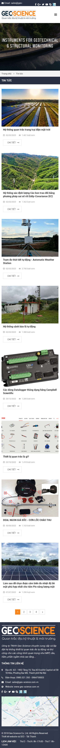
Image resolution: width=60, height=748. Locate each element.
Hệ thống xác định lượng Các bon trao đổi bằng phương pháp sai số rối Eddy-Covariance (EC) (29, 195)
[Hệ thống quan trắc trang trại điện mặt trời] (30, 108)
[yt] (47, 4)
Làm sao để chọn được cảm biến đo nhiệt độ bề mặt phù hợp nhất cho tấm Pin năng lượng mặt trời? (29, 585)
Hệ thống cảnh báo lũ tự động (19, 326)
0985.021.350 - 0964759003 (30, 677)
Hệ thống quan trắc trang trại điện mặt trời (26, 129)
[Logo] (24, 15)
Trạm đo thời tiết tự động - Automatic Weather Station (28, 261)
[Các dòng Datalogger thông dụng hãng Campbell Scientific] (30, 368)
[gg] (39, 4)
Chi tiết (11, 142)
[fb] (35, 4)
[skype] (50, 4)
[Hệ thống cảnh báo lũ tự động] (30, 304)
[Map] (30, 711)
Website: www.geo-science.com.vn (22, 686)
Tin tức (19, 73)
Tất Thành (31, 736)
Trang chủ (6, 73)
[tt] (43, 4)
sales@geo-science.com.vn (25, 682)
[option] (30, 47)
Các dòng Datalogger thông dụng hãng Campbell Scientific (30, 391)
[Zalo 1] (54, 4)
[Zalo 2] (25, 691)
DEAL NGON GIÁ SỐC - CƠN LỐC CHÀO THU (27, 520)
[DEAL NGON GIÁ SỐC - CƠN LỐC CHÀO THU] (30, 498)
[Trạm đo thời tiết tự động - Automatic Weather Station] (30, 238)
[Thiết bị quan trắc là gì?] (30, 435)
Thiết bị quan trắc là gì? (16, 456)
